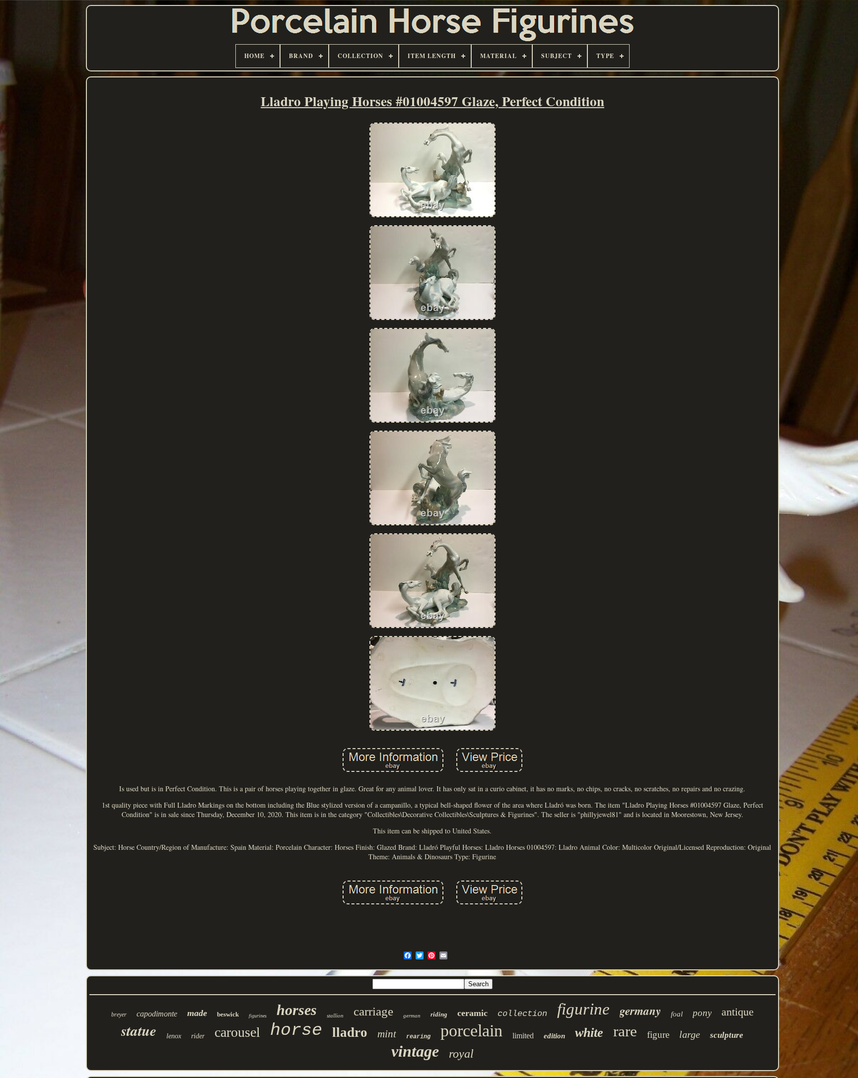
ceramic (472, 1013)
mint (386, 1034)
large (689, 1034)
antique (737, 1012)
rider (198, 1036)
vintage (415, 1051)
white (589, 1032)
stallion (335, 1015)
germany (640, 1010)
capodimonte (157, 1014)
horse (296, 1030)
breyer (119, 1014)
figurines (258, 1015)
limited (523, 1035)
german (412, 1015)
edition (554, 1036)
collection (522, 1013)
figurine (583, 1009)
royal (461, 1053)
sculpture (726, 1035)
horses (297, 1010)
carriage (373, 1011)
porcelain (471, 1030)
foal (677, 1014)
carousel (237, 1032)
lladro (349, 1032)
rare (625, 1031)
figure (658, 1034)
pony (702, 1013)
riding (438, 1014)
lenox (173, 1036)
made (197, 1013)
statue (138, 1030)
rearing (418, 1036)
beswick (228, 1014)
